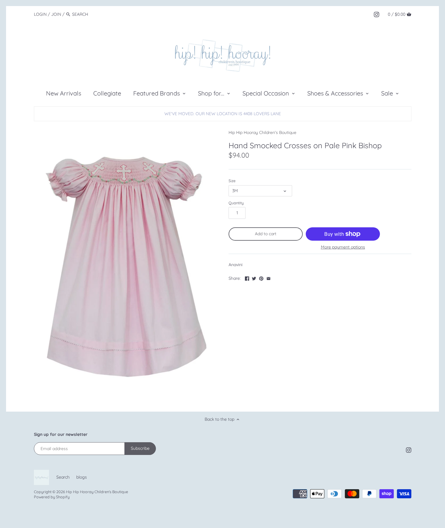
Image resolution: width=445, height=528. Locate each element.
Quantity (236, 203)
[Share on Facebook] (247, 277)
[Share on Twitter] (254, 277)
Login (40, 14)
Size (232, 181)
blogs (81, 477)
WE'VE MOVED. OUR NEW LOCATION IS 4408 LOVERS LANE (222, 113)
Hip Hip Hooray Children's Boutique (262, 132)
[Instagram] (376, 14)
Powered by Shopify (52, 496)
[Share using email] (268, 277)
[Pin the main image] (261, 277)
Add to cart (265, 233)
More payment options (343, 247)
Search (63, 477)
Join (56, 14)
